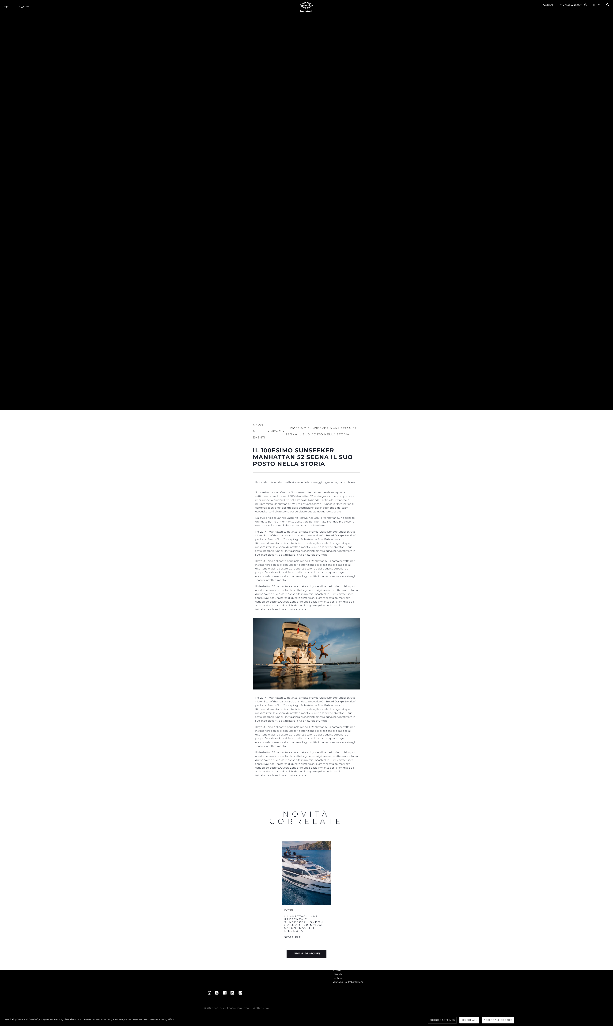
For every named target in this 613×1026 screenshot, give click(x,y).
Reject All (469, 1020)
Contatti (549, 4)
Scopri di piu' (294, 937)
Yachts (24, 7)
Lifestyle (337, 974)
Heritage (337, 978)
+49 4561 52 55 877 (571, 4)
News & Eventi (259, 431)
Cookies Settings (442, 1020)
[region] (306, 1020)
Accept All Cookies (498, 1020)
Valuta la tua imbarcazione (348, 981)
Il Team (337, 970)
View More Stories (306, 953)
